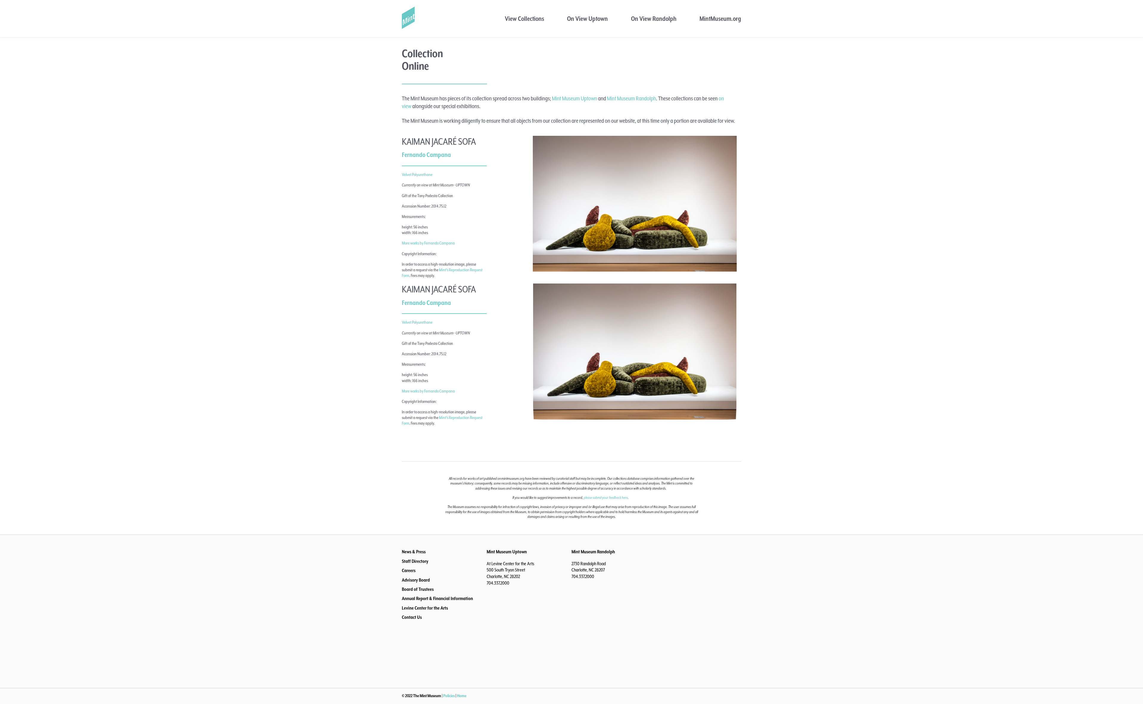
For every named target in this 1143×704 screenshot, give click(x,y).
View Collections (524, 19)
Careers (409, 571)
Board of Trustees (418, 589)
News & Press (414, 552)
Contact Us (412, 617)
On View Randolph (654, 19)
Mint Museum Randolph (631, 98)
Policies (449, 696)
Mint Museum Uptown (574, 98)
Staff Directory (415, 561)
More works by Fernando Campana (428, 243)
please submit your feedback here (606, 498)
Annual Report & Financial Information (437, 599)
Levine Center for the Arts (425, 608)
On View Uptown (587, 19)
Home (461, 696)
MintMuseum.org (720, 19)
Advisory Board (416, 580)
